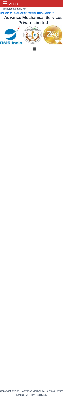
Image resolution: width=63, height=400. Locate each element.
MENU (13, 4)
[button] (34, 49)
